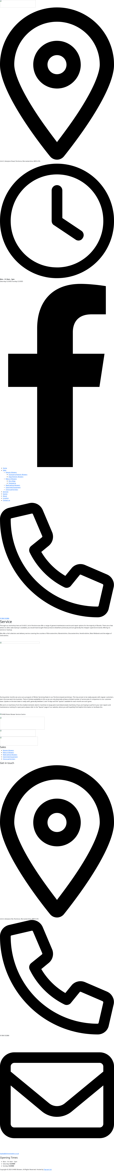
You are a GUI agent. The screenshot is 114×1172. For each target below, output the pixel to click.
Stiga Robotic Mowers (16, 477)
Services (5, 492)
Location (6, 498)
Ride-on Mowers (11, 479)
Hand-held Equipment (13, 487)
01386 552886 (4, 618)
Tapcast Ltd (47, 1169)
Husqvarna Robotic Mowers (18, 475)
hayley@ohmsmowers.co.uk (9, 1154)
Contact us (6, 500)
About (5, 496)
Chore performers (12, 490)
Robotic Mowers (11, 472)
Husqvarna (12, 483)
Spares (5, 494)
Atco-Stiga (12, 481)
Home (5, 468)
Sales (4, 470)
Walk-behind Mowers (13, 485)
